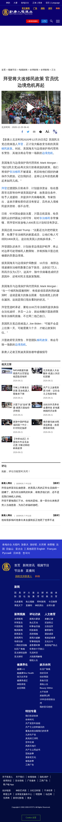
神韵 (8, 3)
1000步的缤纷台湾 (47, 701)
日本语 (17, 553)
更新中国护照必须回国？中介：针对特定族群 (21, 424)
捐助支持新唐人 (23, 576)
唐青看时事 (34, 645)
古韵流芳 (49, 626)
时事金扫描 (34, 626)
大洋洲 (42, 544)
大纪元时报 (35, 790)
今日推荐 (53, 601)
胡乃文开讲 (22, 677)
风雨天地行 (30, 746)
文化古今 (49, 641)
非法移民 (15, 171)
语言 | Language (53, 3)
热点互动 (33, 622)
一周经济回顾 (20, 645)
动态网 (49, 794)
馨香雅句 (49, 630)
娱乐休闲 (45, 664)
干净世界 (48, 790)
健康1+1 (21, 669)
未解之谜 (49, 619)
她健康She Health (25, 673)
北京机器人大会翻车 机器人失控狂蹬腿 (51, 373)
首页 (4, 70)
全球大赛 (50, 605)
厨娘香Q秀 (45, 695)
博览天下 (18, 605)
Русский (6, 553)
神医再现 (21, 684)
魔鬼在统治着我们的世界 (37, 731)
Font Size (47, 131)
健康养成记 (22, 680)
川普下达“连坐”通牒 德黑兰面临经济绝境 (21, 407)
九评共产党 (30, 734)
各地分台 (25, 3)
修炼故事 (29, 761)
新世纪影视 (18, 798)
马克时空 (33, 652)
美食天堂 (44, 680)
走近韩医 (21, 688)
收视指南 (32, 777)
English (41, 549)
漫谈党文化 (30, 757)
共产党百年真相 (32, 723)
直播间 (30, 570)
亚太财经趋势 (20, 652)
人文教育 (50, 614)
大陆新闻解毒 (35, 656)
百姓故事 (29, 753)
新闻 (17, 586)
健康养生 (22, 664)
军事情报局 (34, 641)
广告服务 (31, 780)
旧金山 (9, 549)
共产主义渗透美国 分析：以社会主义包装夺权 (51, 390)
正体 (34, 3)
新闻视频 (19, 614)
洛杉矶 (33, 544)
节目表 (18, 570)
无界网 (6, 798)
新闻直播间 (33, 21)
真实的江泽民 (31, 738)
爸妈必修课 (50, 637)
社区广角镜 (19, 649)
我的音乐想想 (46, 707)
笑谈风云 (49, 622)
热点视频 (30, 601)
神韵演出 (39, 605)
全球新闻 (34, 70)
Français (51, 549)
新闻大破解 (34, 637)
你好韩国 (44, 677)
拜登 (20, 144)
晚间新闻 (18, 630)
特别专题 (30, 711)
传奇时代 (29, 719)
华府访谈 (18, 641)
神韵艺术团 (21, 790)
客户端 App (8, 784)
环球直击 (18, 622)
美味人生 (44, 684)
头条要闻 (18, 601)
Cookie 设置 (31, 817)
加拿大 (24, 544)
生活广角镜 (45, 669)
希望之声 (7, 794)
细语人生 (33, 660)
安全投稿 (19, 780)
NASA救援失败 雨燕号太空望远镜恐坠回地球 (21, 373)
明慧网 (39, 794)
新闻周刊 (18, 637)
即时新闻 (41, 601)
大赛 (15, 3)
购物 (37, 576)
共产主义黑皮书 (32, 750)
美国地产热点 (51, 645)
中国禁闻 (18, 626)
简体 (40, 3)
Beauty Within (46, 688)
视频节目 (12, 70)
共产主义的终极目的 (34, 727)
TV (45, 21)
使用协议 (7, 780)
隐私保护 (44, 777)
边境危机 (47, 153)
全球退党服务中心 (23, 794)
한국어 (26, 553)
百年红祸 (29, 742)
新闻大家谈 (34, 619)
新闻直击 (18, 634)
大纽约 (16, 544)
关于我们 (20, 777)
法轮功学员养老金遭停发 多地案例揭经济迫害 (51, 407)
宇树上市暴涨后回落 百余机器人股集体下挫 (21, 390)
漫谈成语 (49, 634)
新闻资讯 (29, 565)
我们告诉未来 (31, 716)
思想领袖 (33, 634)
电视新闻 (23, 70)
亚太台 (19, 549)
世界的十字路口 (36, 649)
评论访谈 (34, 614)
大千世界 (44, 692)
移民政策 (7, 148)
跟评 (56, 483)
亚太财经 (18, 656)
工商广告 (29, 764)
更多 (29, 798)
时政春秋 (33, 630)
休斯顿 (51, 544)
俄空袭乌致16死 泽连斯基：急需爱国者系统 (51, 424)
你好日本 (44, 673)
